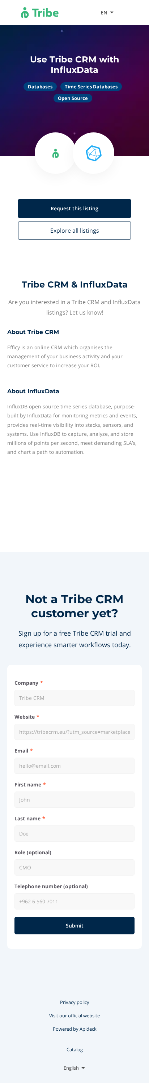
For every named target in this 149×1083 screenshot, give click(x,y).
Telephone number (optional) (51, 886)
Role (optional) (32, 852)
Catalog (75, 1049)
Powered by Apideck (75, 1029)
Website (24, 716)
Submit (75, 925)
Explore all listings (74, 230)
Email (21, 750)
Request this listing (74, 208)
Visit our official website (74, 1015)
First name (27, 784)
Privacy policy (74, 1002)
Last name (27, 818)
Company (26, 682)
